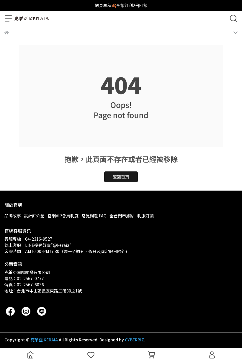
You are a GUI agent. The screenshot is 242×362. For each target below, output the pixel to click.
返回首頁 (121, 177)
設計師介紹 (34, 216)
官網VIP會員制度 (63, 216)
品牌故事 (12, 216)
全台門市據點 (121, 216)
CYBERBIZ (134, 340)
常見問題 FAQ (94, 216)
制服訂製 (145, 216)
